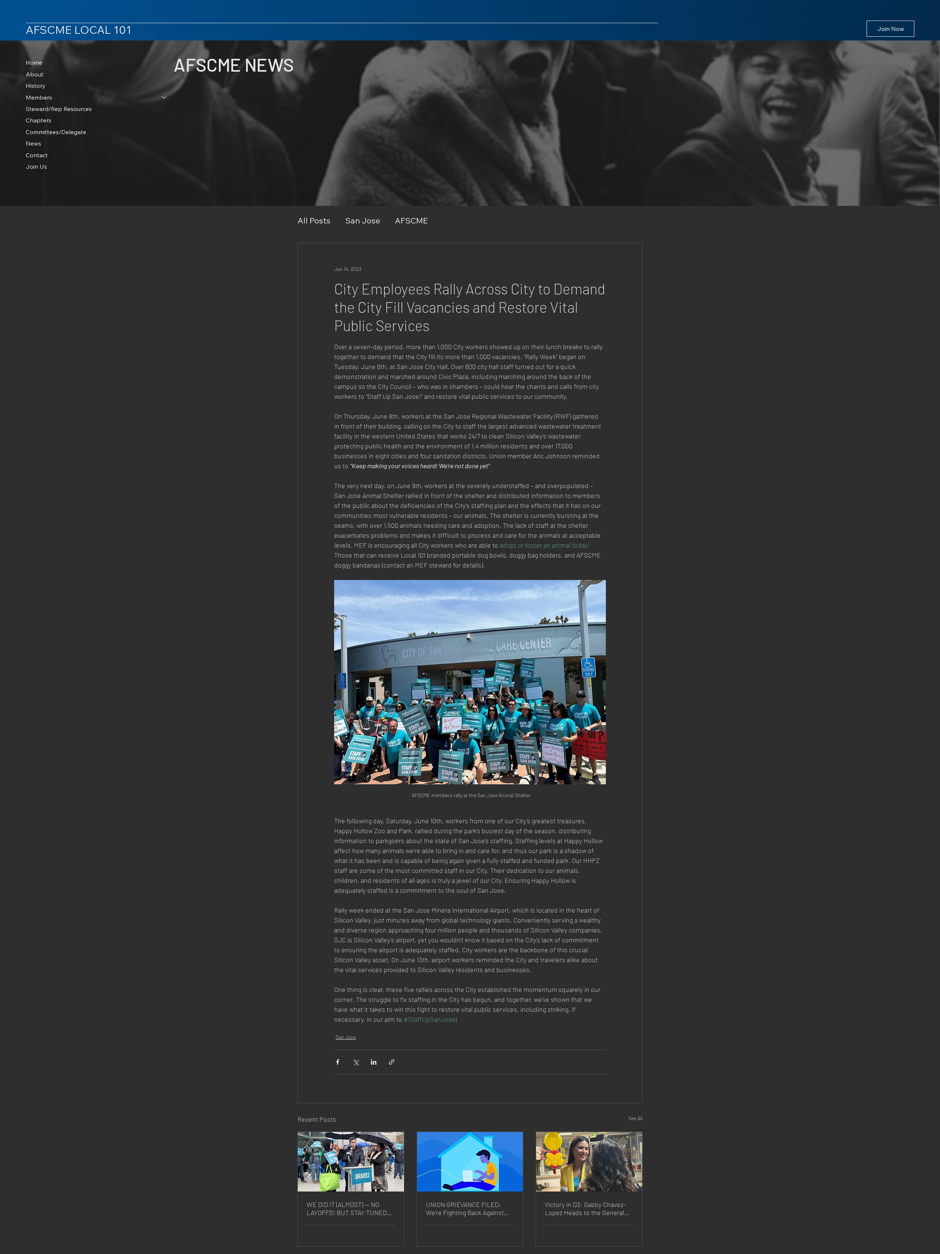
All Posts (313, 220)
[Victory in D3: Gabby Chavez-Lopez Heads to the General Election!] (589, 1162)
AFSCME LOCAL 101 (78, 30)
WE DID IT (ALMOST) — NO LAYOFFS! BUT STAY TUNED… (349, 1208)
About (34, 74)
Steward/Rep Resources (59, 108)
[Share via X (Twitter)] (355, 1061)
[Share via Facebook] (337, 1061)
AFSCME (411, 220)
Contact (37, 155)
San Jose (362, 220)
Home (34, 62)
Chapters (38, 120)
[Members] (164, 97)
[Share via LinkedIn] (373, 1061)
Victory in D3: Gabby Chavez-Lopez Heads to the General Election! (585, 1208)
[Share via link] (391, 1061)
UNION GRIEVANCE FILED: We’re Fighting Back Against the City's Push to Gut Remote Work (468, 1208)
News (33, 143)
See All (635, 1118)
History (36, 85)
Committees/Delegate (56, 132)
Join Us (36, 166)
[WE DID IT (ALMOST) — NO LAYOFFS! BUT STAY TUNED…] (351, 1162)
